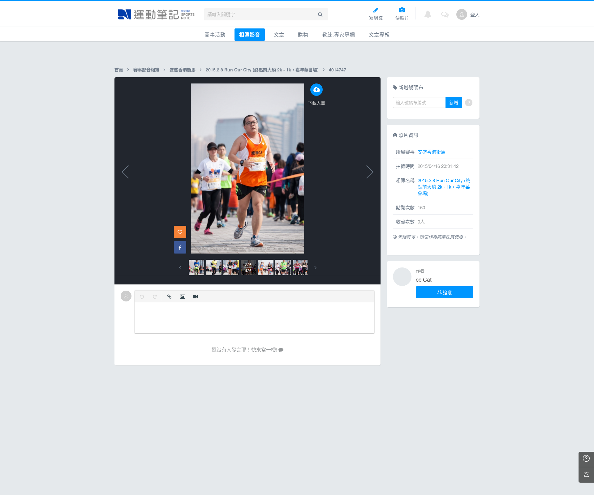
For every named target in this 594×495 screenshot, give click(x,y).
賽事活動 (215, 34)
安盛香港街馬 (183, 69)
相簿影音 (249, 34)
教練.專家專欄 (338, 34)
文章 (279, 34)
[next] (315, 267)
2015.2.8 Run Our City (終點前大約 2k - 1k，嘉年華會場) (262, 69)
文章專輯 (379, 34)
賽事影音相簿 (146, 69)
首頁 (118, 69)
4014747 (337, 69)
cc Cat (424, 279)
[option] (196, 267)
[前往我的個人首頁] (461, 14)
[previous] (180, 267)
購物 (303, 34)
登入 (475, 14)
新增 (453, 102)
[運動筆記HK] (156, 14)
